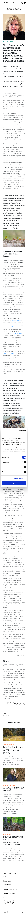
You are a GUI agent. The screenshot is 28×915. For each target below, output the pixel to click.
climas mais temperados (9, 353)
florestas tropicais (16, 320)
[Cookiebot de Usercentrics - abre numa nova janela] (19, 430)
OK (14, 483)
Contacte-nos (7, 881)
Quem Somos (7, 885)
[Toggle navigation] (25, 3)
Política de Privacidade (10, 889)
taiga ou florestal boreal (15, 333)
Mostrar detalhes (18, 478)
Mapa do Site (7, 912)
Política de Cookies (9, 893)
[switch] (24, 462)
